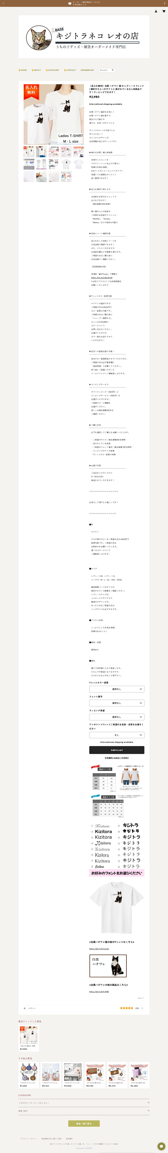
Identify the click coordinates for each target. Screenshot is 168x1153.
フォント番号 (96, 696)
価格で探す (23, 1111)
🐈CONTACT (70, 70)
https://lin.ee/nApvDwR (101, 278)
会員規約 (69, 1139)
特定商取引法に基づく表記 (51, 1139)
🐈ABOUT (36, 70)
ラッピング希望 (97, 710)
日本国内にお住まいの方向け (117, 758)
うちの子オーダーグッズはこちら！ (33, 1103)
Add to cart (117, 750)
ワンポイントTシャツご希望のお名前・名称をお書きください (116, 726)
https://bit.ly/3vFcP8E (99, 992)
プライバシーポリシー (28, 1139)
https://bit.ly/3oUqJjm (99, 949)
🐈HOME (22, 70)
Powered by (81, 1148)
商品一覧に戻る (84, 1123)
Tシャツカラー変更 (98, 682)
